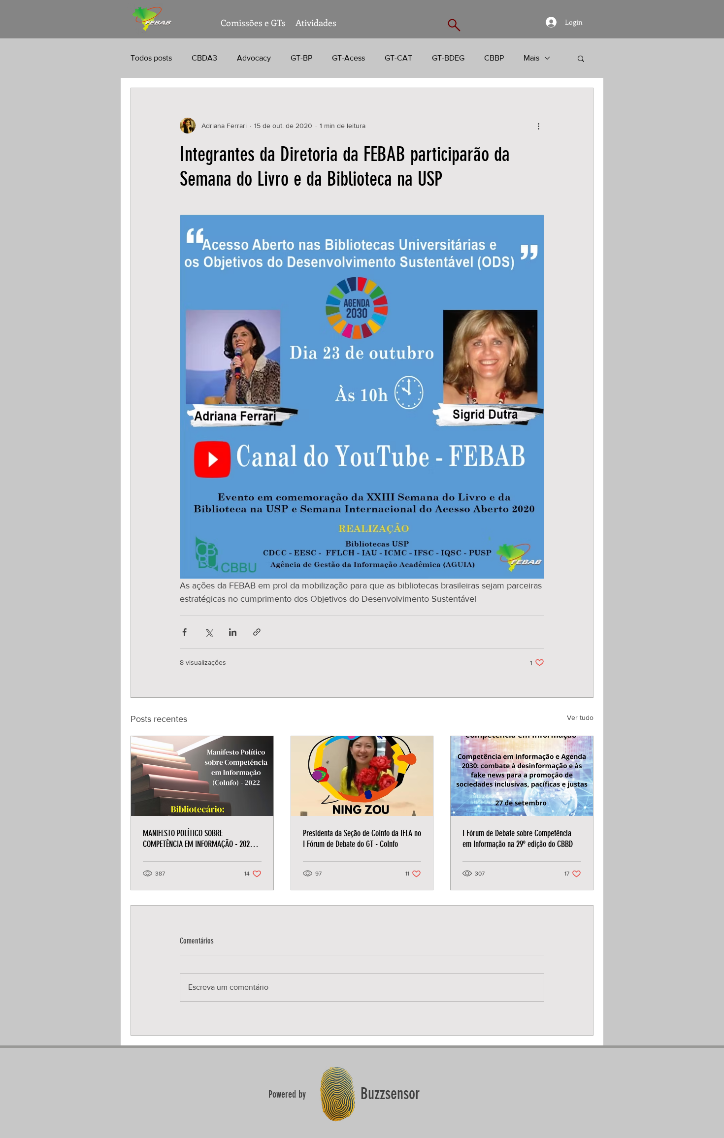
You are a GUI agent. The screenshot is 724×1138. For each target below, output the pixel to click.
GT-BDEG (448, 58)
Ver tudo (580, 717)
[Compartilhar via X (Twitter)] (208, 632)
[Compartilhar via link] (257, 632)
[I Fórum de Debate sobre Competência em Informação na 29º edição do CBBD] (522, 776)
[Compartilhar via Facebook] (184, 632)
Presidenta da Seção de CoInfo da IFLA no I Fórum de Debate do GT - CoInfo (362, 838)
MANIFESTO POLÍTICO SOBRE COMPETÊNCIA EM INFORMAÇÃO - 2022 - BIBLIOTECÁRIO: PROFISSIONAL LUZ (200, 838)
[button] (581, 58)
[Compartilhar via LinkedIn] (232, 632)
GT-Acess (348, 58)
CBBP (494, 58)
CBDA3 (204, 58)
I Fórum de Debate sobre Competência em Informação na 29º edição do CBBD (517, 838)
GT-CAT (398, 58)
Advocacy (254, 58)
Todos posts (151, 58)
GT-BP (301, 58)
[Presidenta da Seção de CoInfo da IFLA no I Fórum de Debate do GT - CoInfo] (362, 776)
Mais (531, 58)
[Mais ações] (538, 125)
